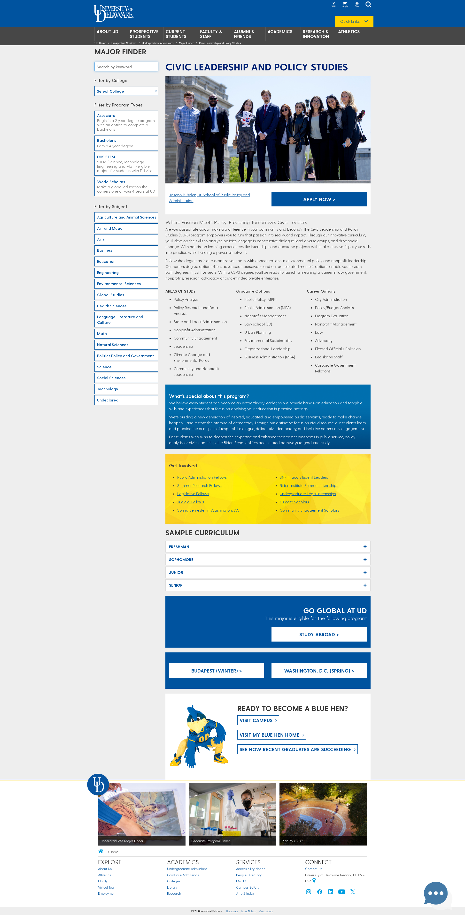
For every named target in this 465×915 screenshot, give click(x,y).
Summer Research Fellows (199, 485)
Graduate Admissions (183, 875)
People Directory (249, 875)
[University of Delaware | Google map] (314, 881)
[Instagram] (308, 893)
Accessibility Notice (250, 869)
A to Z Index (245, 893)
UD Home (100, 43)
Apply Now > (319, 199)
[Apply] (345, 5)
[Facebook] (319, 893)
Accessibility (266, 911)
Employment (107, 893)
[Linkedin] (330, 893)
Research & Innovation (316, 34)
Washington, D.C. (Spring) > (319, 670)
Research (174, 893)
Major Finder (186, 43)
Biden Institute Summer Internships (309, 485)
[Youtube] (341, 893)
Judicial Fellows (190, 501)
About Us (105, 869)
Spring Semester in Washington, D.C (208, 510)
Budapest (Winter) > (216, 670)
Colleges (173, 881)
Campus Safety (247, 887)
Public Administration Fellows (202, 477)
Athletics (349, 31)
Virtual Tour (106, 887)
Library (172, 887)
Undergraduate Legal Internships (308, 493)
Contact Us (313, 869)
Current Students (176, 34)
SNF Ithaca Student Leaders (304, 477)
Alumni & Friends (244, 34)
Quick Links (350, 21)
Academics (280, 31)
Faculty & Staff (211, 34)
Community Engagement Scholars (309, 510)
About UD (107, 31)
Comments (232, 911)
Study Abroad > (319, 634)
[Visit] (333, 5)
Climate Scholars (294, 501)
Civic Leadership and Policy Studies (220, 43)
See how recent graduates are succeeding (295, 749)
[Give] (356, 5)
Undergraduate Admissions (158, 43)
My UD (241, 881)
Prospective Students (144, 34)
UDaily (103, 881)
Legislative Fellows (193, 493)
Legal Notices (248, 911)
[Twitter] (352, 893)
